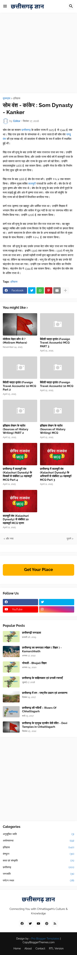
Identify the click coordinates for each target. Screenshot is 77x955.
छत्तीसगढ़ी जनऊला (31, 632)
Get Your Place (38, 569)
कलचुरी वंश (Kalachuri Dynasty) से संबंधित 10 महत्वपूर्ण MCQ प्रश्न (16, 519)
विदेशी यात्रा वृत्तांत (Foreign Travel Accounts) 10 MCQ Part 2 (19, 386)
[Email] (57, 290)
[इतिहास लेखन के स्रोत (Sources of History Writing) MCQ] (57, 411)
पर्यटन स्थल (38, 880)
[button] (5, 6)
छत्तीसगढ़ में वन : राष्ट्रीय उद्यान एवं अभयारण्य (44, 693)
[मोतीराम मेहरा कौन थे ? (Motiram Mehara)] (20, 324)
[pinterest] (47, 923)
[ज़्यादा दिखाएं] (65, 290)
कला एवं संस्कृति (38, 860)
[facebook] (20, 602)
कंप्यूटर (38, 853)
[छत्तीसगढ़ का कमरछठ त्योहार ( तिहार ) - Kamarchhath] (11, 651)
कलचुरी (32, 183)
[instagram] (56, 609)
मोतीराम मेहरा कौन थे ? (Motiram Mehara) (15, 340)
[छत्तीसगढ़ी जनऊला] (11, 636)
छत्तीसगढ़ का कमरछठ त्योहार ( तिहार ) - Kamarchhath (42, 649)
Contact (40, 948)
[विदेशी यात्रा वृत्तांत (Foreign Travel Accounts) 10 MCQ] (57, 367)
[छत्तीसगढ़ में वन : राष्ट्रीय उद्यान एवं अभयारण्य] (11, 696)
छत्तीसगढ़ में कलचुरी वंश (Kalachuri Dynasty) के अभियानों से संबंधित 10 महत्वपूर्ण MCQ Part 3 (55, 474)
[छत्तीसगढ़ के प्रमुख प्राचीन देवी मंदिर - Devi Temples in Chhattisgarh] (11, 727)
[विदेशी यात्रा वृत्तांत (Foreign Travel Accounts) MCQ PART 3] (57, 324)
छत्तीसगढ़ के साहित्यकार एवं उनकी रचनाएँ (42, 678)
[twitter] (56, 602)
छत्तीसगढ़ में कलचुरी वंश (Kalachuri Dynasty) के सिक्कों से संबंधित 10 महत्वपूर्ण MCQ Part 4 (17, 474)
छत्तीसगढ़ (26, 130)
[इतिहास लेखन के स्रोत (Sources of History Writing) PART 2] (20, 411)
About (28, 948)
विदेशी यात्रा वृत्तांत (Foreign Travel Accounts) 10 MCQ (56, 384)
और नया (9, 538)
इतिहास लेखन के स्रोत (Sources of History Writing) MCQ (52, 429)
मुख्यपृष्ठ (6, 98)
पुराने (69, 538)
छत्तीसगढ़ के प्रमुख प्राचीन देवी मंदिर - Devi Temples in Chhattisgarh (44, 725)
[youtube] (38, 923)
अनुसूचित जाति (38, 834)
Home (17, 948)
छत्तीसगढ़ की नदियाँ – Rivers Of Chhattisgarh (39, 709)
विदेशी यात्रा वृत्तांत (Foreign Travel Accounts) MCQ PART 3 (55, 342)
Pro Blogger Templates (45, 938)
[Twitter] (32, 290)
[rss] (55, 923)
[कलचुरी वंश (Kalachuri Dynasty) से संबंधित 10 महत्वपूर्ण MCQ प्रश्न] (20, 501)
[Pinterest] (48, 290)
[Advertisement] (38, 54)
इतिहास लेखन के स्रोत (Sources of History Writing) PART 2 (15, 429)
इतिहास (16, 98)
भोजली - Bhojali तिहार (34, 663)
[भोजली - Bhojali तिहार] (11, 667)
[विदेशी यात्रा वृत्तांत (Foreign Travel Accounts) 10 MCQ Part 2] (20, 367)
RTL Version (56, 948)
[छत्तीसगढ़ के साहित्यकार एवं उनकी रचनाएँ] (11, 681)
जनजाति (38, 873)
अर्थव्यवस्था (38, 840)
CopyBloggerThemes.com (39, 942)
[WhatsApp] (40, 290)
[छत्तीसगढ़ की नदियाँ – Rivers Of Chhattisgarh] (11, 711)
